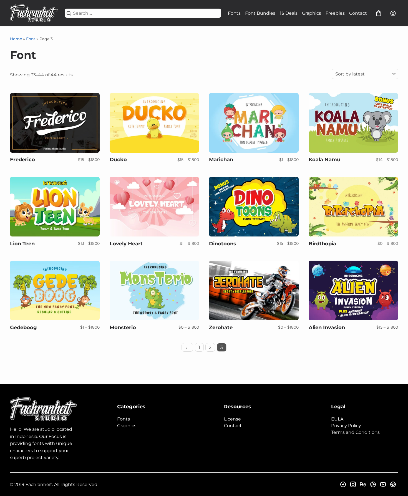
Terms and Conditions (355, 432)
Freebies (335, 13)
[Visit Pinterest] (393, 484)
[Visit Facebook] (343, 484)
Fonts (234, 13)
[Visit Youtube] (383, 484)
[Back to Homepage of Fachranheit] (34, 13)
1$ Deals (289, 13)
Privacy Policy (346, 425)
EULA (337, 419)
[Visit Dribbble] (373, 484)
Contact (358, 13)
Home (16, 38)
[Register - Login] (393, 13)
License (232, 419)
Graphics (311, 13)
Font (30, 38)
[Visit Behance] (363, 484)
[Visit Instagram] (353, 484)
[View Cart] (379, 13)
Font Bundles (260, 13)
